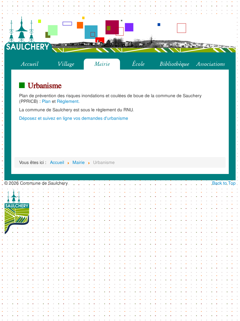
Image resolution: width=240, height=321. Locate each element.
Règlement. (68, 101)
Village (66, 64)
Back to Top (224, 183)
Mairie (102, 64)
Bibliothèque (174, 64)
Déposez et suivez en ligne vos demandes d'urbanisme (73, 118)
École (138, 64)
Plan (46, 101)
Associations (210, 64)
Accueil (29, 64)
